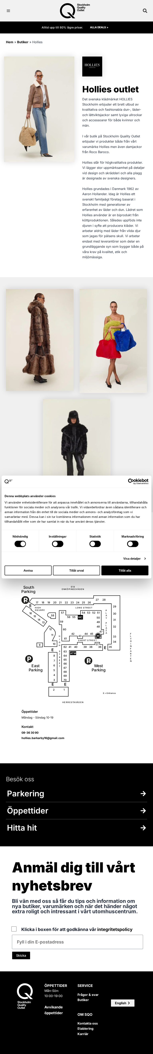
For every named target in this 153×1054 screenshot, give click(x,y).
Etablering (85, 1029)
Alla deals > (99, 27)
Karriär (82, 1034)
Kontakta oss (87, 1023)
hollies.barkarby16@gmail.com (43, 738)
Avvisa (28, 570)
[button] (123, 1003)
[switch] (57, 544)
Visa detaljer (132, 558)
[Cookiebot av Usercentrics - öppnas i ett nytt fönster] (131, 482)
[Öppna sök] (145, 11)
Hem (9, 42)
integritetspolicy (114, 929)
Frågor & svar (88, 995)
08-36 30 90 (30, 732)
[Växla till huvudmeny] (8, 10)
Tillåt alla (125, 570)
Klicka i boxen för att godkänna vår (76, 929)
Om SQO (84, 1014)
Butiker (22, 42)
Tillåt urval (76, 570)
